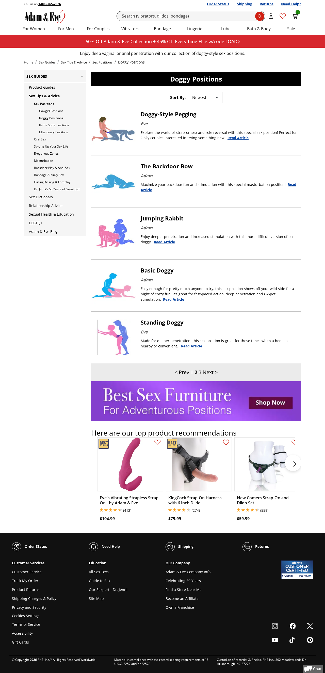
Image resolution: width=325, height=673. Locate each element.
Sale (291, 28)
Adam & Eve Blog (43, 231)
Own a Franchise (180, 607)
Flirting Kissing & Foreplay (52, 182)
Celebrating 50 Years (183, 580)
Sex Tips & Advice (74, 62)
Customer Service (27, 571)
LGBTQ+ (35, 222)
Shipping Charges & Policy (34, 598)
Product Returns (26, 589)
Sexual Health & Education (51, 214)
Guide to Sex (99, 580)
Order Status (218, 4)
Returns (266, 4)
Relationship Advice (45, 205)
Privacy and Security (29, 607)
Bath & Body (259, 28)
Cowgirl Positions (51, 111)
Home (28, 62)
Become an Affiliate (182, 598)
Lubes (227, 28)
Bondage (162, 28)
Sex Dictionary (41, 197)
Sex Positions (102, 62)
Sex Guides (47, 62)
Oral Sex (40, 139)
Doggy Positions (51, 118)
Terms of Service (26, 624)
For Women (34, 28)
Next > (210, 372)
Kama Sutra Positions (54, 125)
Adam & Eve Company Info (188, 571)
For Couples (98, 28)
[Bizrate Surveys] (306, 576)
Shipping (244, 4)
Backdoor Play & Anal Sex (52, 168)
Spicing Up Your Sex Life (51, 146)
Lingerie (194, 28)
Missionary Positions (53, 132)
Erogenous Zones (46, 153)
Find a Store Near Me (184, 589)
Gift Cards (20, 642)
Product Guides (42, 87)
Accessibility (22, 633)
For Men (66, 28)
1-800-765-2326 (49, 4)
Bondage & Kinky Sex (49, 175)
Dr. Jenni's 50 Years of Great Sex (57, 189)
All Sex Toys (99, 571)
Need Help (110, 546)
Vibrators (130, 28)
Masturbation (43, 160)
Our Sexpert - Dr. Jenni (108, 589)
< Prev (182, 372)
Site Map (96, 598)
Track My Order (25, 580)
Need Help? (291, 4)
